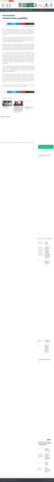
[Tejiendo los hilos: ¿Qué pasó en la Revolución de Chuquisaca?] (41, 456)
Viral (44, 238)
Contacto (25, 10)
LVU (28, 10)
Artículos (4, 15)
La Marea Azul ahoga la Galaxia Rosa (29, 108)
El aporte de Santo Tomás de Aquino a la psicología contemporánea (44, 443)
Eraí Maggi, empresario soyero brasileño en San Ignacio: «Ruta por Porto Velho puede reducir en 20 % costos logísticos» (18, 109)
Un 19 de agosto (5, 107)
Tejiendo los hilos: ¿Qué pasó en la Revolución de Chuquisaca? (47, 456)
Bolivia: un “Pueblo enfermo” (47, 463)
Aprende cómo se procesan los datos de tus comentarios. (25, 142)
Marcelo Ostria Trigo (12, 15)
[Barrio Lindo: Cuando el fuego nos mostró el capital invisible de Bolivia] (41, 347)
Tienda (31, 10)
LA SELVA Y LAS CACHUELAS (47, 341)
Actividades (13, 10)
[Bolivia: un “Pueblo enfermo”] (41, 464)
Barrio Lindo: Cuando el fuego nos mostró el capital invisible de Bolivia (47, 348)
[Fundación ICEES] (9, 5)
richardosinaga (50, 480)
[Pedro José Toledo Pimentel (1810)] (41, 450)
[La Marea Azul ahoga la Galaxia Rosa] (29, 103)
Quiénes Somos (7, 10)
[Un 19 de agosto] (7, 103)
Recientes (39, 238)
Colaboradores (19, 10)
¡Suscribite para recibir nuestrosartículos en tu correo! (45, 147)
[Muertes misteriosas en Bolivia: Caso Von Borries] (41, 470)
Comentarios (49, 238)
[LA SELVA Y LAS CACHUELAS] (41, 342)
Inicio (2, 10)
